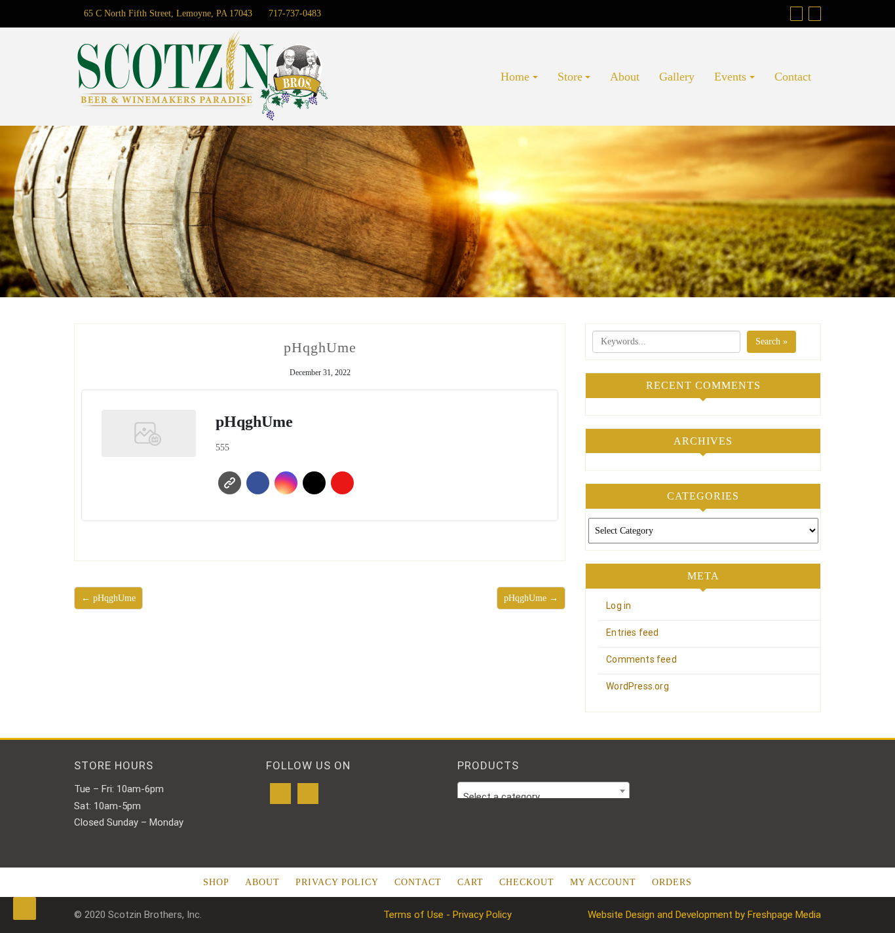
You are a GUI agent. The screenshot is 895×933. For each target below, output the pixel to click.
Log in (618, 605)
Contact (792, 76)
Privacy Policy (337, 882)
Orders (672, 882)
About (624, 76)
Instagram (286, 482)
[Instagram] (307, 793)
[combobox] (543, 791)
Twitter (314, 482)
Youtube (342, 482)
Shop (216, 882)
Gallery (677, 76)
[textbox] (543, 796)
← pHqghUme (108, 598)
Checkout (526, 882)
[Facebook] (280, 793)
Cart (470, 882)
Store (570, 76)
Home (515, 76)
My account (603, 882)
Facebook (257, 482)
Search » (771, 341)
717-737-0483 (293, 13)
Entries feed (632, 632)
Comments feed (641, 659)
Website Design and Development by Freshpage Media (704, 915)
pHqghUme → (531, 598)
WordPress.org (637, 686)
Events (730, 76)
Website (229, 482)
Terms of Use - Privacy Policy (447, 915)
